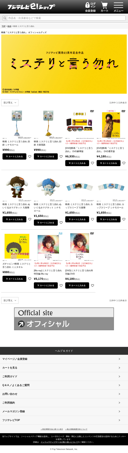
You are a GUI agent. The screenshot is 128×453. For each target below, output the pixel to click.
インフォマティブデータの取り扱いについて (59, 442)
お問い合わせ (9, 394)
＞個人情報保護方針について (76, 429)
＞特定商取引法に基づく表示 (52, 429)
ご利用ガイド (9, 376)
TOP (3, 26)
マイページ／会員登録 (14, 359)
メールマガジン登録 (13, 411)
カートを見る (9, 367)
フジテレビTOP (11, 420)
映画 (9, 26)
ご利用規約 (8, 402)
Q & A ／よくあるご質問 (16, 385)
